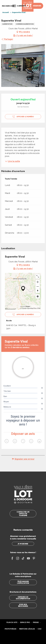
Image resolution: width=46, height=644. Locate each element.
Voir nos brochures (23, 605)
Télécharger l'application (23, 582)
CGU (39, 629)
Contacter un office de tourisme (23, 514)
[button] (8, 6)
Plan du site (12, 622)
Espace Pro (25, 622)
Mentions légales (27, 629)
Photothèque (10, 629)
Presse (36, 622)
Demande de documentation (23, 598)
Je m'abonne (22, 544)
